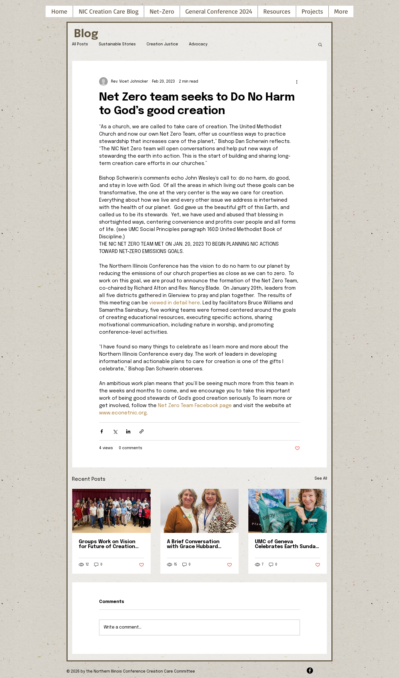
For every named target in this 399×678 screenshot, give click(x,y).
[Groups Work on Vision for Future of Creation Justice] (111, 511)
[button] (219, 11)
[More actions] (296, 81)
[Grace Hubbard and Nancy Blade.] (199, 511)
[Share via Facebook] (101, 431)
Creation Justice (162, 44)
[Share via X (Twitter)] (115, 431)
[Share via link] (141, 431)
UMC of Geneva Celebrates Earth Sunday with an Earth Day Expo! (286, 544)
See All (321, 478)
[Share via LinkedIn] (128, 431)
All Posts (80, 44)
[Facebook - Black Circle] (310, 670)
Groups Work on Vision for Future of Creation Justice (107, 544)
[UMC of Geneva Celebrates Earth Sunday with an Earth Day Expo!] (287, 511)
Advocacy (198, 44)
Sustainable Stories (117, 44)
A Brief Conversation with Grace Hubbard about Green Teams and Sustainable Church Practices (197, 544)
